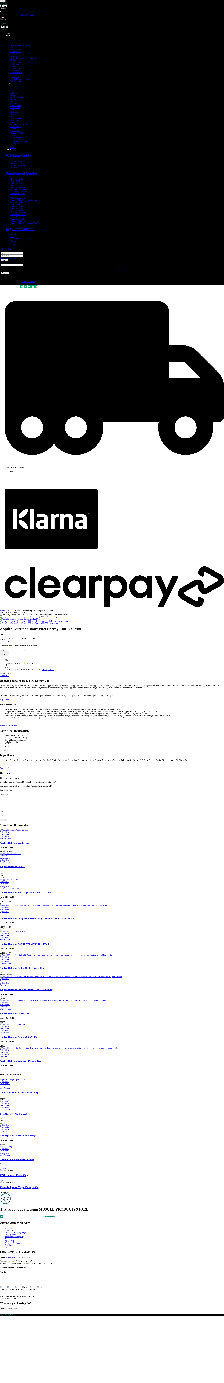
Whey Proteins (5, 838)
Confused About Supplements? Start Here (25, 200)
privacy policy (123, 269)
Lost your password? (9, 258)
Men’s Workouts (16, 163)
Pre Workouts (10, 611)
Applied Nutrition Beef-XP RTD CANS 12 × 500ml (24, 944)
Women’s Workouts (17, 161)
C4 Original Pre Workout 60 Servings (18, 1135)
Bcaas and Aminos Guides (20, 179)
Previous (3, 1168)
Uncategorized (5, 963)
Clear (8, 641)
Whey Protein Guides (18, 198)
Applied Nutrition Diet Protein (14, 843)
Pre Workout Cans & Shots (10, 888)
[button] (112, 11)
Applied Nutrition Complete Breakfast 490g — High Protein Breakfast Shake (37, 918)
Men (12, 237)
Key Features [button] (5, 700)
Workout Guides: (20, 155)
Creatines (3, 985)
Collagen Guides (16, 183)
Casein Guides (15, 181)
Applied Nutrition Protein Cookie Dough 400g (22, 968)
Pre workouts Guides (18, 192)
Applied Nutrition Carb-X (12, 866)
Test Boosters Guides (18, 196)
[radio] (10, 638)
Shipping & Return (48, 670)
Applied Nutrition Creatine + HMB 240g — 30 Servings (26, 989)
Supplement (14, 239)
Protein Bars (4, 1033)
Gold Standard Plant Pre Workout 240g (19, 1092)
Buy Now (4, 655)
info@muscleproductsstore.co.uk (18, 1257)
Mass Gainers (5, 940)
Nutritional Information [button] (8, 726)
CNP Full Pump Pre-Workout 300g (17, 1159)
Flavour (3, 639)
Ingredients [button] (4, 750)
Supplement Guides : (22, 173)
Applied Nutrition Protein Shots (15, 1013)
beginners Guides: (20, 229)
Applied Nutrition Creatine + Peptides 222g (20, 1061)
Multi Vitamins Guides (18, 189)
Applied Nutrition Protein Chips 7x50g (18, 1037)
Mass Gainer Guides (18, 187)
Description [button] (4, 676)
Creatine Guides (16, 185)
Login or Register (6, 1315)
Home (2, 611)
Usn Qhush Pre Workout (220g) (15, 1114)
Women (13, 235)
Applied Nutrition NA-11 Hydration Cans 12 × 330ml (25, 892)
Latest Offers (5, 914)
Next (2, 1180)
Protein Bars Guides (17, 194)
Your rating (4, 790)
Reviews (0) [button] (4, 768)
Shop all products (27, 15)
